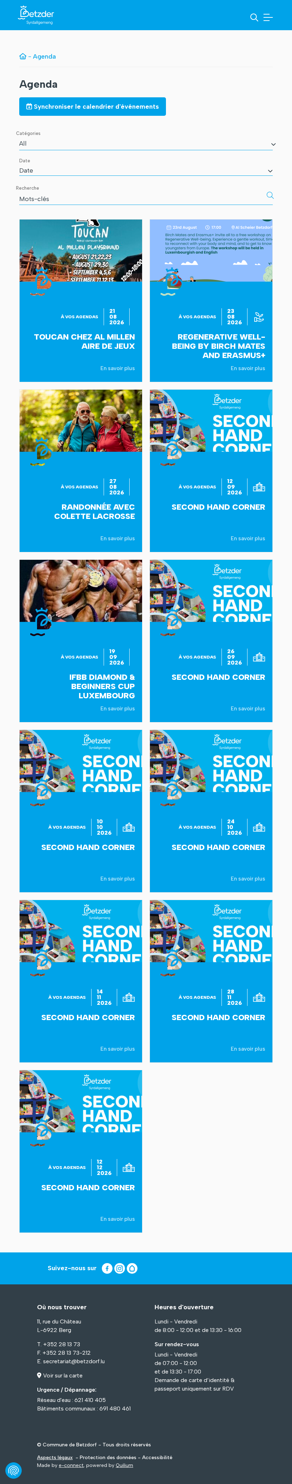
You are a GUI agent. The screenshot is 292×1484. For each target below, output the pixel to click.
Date (24, 160)
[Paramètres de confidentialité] (13, 1470)
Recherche (27, 188)
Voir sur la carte (63, 1375)
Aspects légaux (55, 1458)
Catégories (28, 133)
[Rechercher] (270, 195)
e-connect (71, 1465)
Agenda (38, 84)
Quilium (124, 1465)
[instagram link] (119, 1268)
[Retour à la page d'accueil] (36, 15)
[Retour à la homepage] (22, 56)
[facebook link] (107, 1268)
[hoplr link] (132, 1268)
